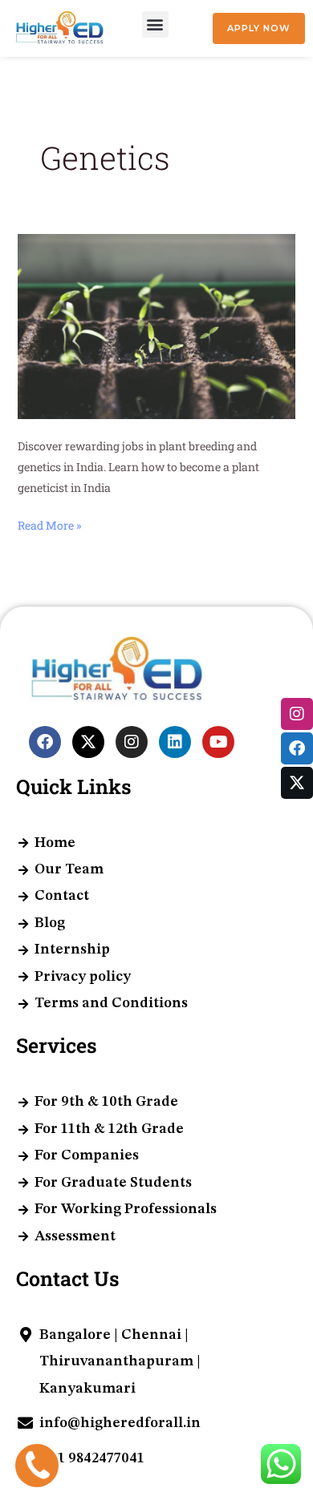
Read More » (49, 524)
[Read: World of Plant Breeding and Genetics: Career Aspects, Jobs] (157, 325)
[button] (155, 24)
